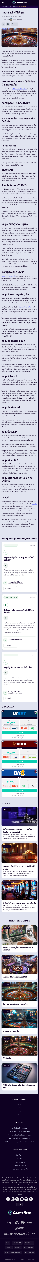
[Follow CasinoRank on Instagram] (13, 1199)
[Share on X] (3, 24)
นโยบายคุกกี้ (21, 1259)
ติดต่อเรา (20, 1158)
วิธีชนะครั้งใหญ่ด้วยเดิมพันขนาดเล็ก (20, 1135)
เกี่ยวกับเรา (19, 1155)
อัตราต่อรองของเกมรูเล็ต (9, 276)
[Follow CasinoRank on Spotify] (26, 1199)
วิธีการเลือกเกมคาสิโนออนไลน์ (19, 1131)
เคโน (19, 1108)
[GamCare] (26, 1222)
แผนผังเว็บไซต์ (31, 1259)
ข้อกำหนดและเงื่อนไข (10, 1259)
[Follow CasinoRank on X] (17, 1199)
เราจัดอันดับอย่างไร (19, 1165)
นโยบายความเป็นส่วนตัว (19, 1169)
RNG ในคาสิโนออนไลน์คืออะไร (19, 1138)
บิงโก (19, 1104)
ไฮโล (19, 1111)
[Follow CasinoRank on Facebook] (8, 1199)
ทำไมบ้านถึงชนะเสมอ (19, 1128)
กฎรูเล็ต (34, 504)
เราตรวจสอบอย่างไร (19, 1162)
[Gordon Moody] (19, 1228)
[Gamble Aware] (16, 1233)
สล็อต (19, 1115)
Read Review (20, 736)
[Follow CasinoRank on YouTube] (22, 1199)
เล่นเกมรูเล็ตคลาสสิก (24, 307)
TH (18, 1204)
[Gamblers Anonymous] (16, 1222)
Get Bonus (19, 732)
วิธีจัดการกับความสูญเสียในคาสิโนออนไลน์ (19, 1142)
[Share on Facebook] (8, 24)
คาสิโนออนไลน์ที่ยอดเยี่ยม (19, 89)
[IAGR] (9, 1222)
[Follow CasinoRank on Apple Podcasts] (31, 1199)
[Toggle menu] (3, 2)
